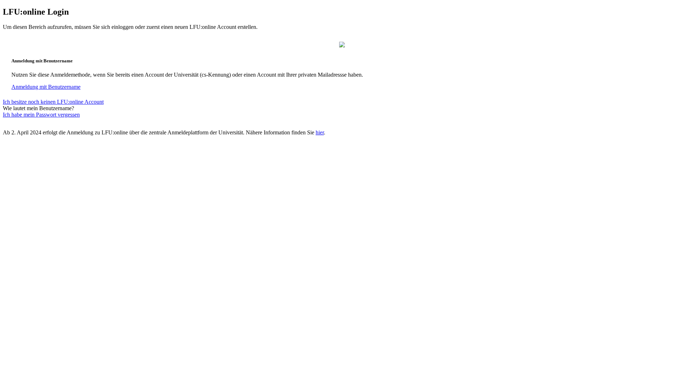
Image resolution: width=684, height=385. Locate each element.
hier (320, 132)
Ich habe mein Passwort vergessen (41, 115)
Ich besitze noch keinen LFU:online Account (53, 102)
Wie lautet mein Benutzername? (38, 108)
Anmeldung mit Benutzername (46, 87)
